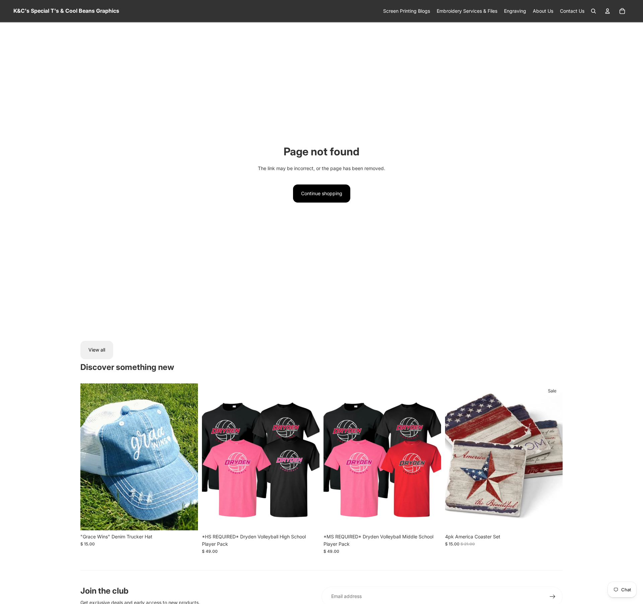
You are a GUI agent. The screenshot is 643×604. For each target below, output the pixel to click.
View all (96, 350)
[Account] (607, 11)
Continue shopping (321, 193)
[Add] (188, 520)
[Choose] (309, 520)
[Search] (593, 11)
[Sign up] (553, 597)
